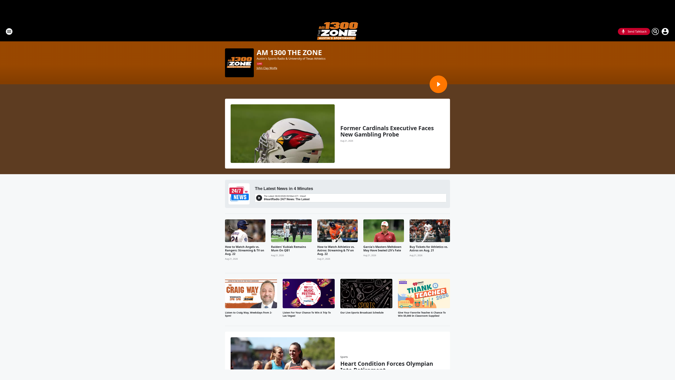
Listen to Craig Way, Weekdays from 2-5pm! (248, 314)
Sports (344, 357)
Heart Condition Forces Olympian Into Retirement (386, 366)
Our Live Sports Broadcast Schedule (362, 312)
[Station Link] (337, 31)
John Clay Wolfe (267, 68)
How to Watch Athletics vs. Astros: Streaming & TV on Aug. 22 (336, 250)
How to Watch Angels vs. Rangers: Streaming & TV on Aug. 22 (244, 250)
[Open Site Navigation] (9, 31)
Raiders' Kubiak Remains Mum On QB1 (288, 248)
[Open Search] (655, 31)
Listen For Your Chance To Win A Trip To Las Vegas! (307, 314)
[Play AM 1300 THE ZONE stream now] (239, 63)
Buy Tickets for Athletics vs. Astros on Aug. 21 (429, 248)
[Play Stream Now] (438, 84)
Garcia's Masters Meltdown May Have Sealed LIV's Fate (382, 248)
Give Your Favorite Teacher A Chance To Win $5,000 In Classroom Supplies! (422, 314)
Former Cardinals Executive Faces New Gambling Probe (387, 131)
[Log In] (665, 31)
